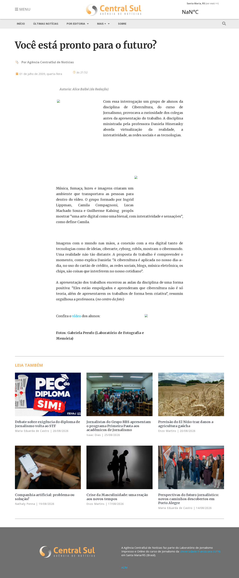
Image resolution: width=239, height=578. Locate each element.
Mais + (101, 23)
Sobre (122, 23)
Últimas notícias (45, 23)
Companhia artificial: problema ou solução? (44, 497)
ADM (124, 567)
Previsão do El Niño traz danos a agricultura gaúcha (185, 424)
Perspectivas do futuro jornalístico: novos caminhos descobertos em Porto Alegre (188, 499)
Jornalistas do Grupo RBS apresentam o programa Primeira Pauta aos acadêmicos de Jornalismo (118, 426)
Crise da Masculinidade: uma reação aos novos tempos (117, 497)
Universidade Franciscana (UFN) (200, 551)
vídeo (77, 316)
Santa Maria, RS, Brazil (201, 10)
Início (21, 23)
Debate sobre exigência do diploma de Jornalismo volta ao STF (47, 424)
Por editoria (76, 23)
